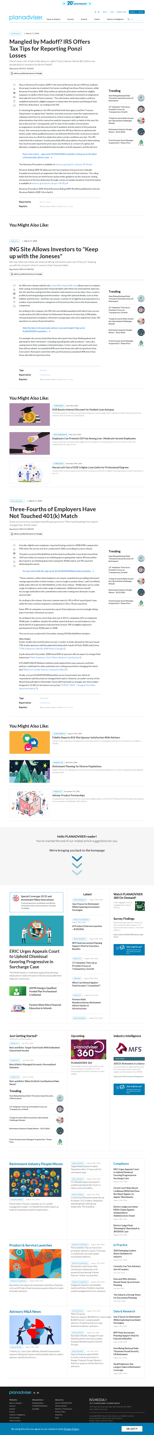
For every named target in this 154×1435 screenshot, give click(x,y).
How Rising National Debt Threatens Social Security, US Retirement (121, 98)
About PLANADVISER (63, 1403)
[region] (88, 956)
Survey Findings (124, 918)
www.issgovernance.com (98, 1409)
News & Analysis (53, 19)
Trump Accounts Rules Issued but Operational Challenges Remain (121, 120)
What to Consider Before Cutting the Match (45, 669)
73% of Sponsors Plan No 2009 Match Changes (42, 648)
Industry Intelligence (115, 19)
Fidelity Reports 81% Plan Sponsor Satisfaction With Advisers (86, 737)
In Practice (58, 762)
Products (14, 241)
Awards (84, 19)
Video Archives (15, 1421)
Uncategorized (16, 1199)
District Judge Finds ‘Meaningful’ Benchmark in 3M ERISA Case (126, 1228)
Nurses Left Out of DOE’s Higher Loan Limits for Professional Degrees (90, 467)
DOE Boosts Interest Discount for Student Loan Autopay (83, 409)
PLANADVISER (100, 1403)
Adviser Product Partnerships (68, 795)
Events (97, 19)
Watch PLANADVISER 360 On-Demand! (128, 895)
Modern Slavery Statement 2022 (101, 1421)
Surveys (70, 19)
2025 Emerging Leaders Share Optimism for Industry (124, 1253)
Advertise (59, 1415)
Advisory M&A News (25, 1311)
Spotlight (35, 1409)
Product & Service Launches (30, 1245)
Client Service (59, 734)
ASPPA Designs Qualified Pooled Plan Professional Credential (43, 991)
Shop (112, 12)
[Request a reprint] (14, 101)
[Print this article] (14, 105)
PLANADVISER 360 (81, 1062)
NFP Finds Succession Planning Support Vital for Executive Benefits (87, 946)
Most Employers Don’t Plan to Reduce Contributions (55, 657)
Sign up (140, 12)
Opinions (77, 978)
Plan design (44, 698)
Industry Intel (68, 206)
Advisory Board (61, 1406)
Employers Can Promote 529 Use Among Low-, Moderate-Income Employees (94, 438)
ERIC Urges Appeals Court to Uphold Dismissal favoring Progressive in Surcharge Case (34, 958)
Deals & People (77, 1163)
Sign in (132, 12)
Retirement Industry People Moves (36, 1164)
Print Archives (14, 1418)
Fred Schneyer (26, 269)
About (105, 12)
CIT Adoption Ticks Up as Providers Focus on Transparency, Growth (119, 109)
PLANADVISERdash (39, 1406)
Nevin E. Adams (26, 68)
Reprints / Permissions (63, 1409)
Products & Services (81, 919)
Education (43, 370)
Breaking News (38, 1403)
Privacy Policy (71, 1428)
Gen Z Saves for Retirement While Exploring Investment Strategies (85, 907)
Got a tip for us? (134, 946)
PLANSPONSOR (113, 1403)
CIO (91, 1403)
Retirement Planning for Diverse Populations (76, 766)
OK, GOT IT (132, 1428)
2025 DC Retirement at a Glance (129, 1063)
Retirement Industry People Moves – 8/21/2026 (29, 1128)
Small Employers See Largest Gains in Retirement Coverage (127, 1367)
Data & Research (60, 434)
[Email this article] (14, 84)
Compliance (15, 33)
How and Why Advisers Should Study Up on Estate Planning (126, 1282)
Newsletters (121, 12)
